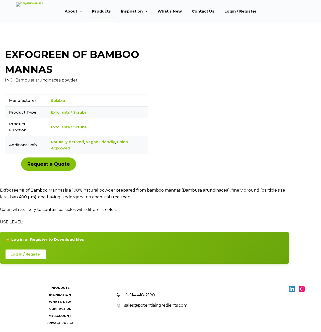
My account (60, 316)
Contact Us (203, 11)
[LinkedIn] (292, 289)
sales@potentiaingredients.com (155, 305)
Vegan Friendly (100, 141)
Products (101, 11)
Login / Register (240, 11)
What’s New (169, 11)
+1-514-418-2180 (139, 295)
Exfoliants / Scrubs (69, 112)
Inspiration (132, 11)
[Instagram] (302, 289)
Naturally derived (67, 141)
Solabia (58, 100)
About (71, 11)
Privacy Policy (60, 323)
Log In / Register (26, 254)
